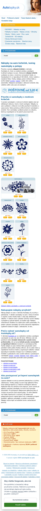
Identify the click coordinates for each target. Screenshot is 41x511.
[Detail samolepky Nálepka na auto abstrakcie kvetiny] (5, 153)
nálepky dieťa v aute (24, 470)
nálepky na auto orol (9, 365)
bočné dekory (18, 179)
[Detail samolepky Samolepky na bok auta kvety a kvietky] (16, 196)
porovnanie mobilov (7, 477)
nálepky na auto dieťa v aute (11, 369)
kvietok (8, 285)
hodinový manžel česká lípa (27, 474)
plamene (22, 356)
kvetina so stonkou (21, 242)
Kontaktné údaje (7, 21)
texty (27, 356)
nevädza (8, 221)
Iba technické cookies (20, 500)
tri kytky (22, 200)
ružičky (7, 115)
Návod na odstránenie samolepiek (26, 463)
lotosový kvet (7, 200)
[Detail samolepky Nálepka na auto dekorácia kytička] (5, 281)
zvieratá (16, 356)
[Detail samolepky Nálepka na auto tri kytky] (19, 217)
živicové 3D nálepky (21, 477)
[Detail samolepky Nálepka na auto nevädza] (5, 238)
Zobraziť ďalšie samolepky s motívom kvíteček (16, 306)
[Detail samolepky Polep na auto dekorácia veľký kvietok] (5, 259)
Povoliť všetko (20, 505)
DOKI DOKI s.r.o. (33, 455)
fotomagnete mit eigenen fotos (15, 472)
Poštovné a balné (13, 18)
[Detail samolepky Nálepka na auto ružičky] (5, 132)
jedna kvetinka (21, 136)
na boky (12, 81)
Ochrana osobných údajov (27, 465)
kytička (7, 264)
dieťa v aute (34, 356)
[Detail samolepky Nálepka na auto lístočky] (19, 281)
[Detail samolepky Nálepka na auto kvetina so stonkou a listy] (19, 259)
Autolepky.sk (12, 336)
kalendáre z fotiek (34, 477)
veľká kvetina (21, 115)
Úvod (3, 18)
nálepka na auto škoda (10, 363)
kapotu (18, 81)
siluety (11, 356)
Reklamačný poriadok (19, 468)
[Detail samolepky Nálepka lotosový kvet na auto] (5, 217)
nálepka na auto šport (9, 371)
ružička (22, 221)
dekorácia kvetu (8, 157)
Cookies (8, 468)
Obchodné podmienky (11, 465)
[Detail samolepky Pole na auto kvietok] (5, 302)
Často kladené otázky (28, 18)
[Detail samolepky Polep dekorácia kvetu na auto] (5, 174)
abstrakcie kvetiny (7, 136)
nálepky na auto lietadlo (10, 367)
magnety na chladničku (9, 470)
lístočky (22, 264)
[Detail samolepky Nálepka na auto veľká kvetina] (19, 132)
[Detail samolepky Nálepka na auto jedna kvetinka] (19, 153)
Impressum (31, 468)
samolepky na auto (11, 474)
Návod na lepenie (8, 463)
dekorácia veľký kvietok (8, 242)
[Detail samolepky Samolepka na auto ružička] (19, 238)
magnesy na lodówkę (33, 472)
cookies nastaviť (17, 491)
